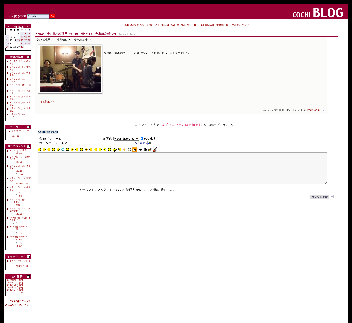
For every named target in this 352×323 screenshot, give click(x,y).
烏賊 (18, 205)
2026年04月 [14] (15, 290)
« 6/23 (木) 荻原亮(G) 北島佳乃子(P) (143, 24)
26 (7, 46)
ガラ (18, 192)
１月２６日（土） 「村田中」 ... (19, 201)
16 (22, 40)
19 (7, 43)
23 (22, 43)
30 (22, 46)
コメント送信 (320, 197)
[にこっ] (39, 149)
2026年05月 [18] (15, 287)
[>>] (28, 27)
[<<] (9, 27)
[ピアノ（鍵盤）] (134, 149)
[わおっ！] (67, 149)
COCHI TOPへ (17, 304)
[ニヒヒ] (62, 149)
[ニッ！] (109, 149)
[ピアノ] (140, 149)
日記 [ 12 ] (16, 136)
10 (25, 37)
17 (25, 40)
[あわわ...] (90, 149)
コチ (21, 174)
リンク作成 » (140, 143)
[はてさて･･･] (95, 149)
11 (29, 37)
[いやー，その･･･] (115, 150)
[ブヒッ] (119, 149)
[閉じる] (28, 57)
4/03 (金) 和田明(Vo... (19, 237)
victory (19, 153)
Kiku (18, 223)
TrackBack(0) (314, 109)
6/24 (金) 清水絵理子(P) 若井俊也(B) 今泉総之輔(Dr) (77, 33)
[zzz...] (86, 149)
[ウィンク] (53, 149)
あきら (19, 239)
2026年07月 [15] (15, 282)
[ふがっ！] (81, 149)
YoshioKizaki (22, 183)
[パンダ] (129, 149)
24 (25, 43)
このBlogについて (19, 301)
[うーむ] (72, 149)
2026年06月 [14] (15, 285)
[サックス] (150, 149)
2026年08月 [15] (15, 280)
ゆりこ (19, 246)
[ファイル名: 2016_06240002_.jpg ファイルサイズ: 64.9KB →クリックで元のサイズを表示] (70, 69)
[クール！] (48, 149)
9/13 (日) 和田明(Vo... (19, 227)
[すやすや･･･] (100, 149)
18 (29, 40)
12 (7, 40)
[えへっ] (58, 149)
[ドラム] (145, 149)
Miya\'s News (22, 266)
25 (29, 43)
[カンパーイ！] (124, 149)
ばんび (19, 162)
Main (166, 24)
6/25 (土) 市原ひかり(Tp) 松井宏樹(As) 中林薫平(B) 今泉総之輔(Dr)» (210, 24)
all (22, 292)
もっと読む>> (45, 101)
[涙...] (76, 149)
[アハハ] (44, 149)
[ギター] (155, 149)
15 (18, 40)
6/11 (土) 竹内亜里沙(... (20, 150)
